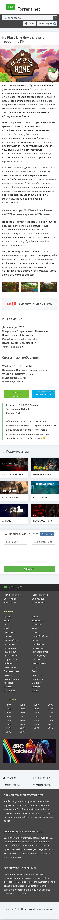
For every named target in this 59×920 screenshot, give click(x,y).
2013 (8, 720)
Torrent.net (24, 8)
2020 (50, 724)
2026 (22, 732)
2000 (50, 704)
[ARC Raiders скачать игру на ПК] (29, 751)
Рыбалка (8, 663)
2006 (22, 712)
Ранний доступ (39, 655)
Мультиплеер (10, 602)
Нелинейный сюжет (41, 636)
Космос (35, 632)
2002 (22, 708)
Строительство (11, 679)
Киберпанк (9, 632)
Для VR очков (38, 602)
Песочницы (9, 644)
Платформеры (39, 644)
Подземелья (10, 651)
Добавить (29, 569)
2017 (8, 724)
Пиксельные (10, 647)
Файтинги (37, 682)
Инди (34, 628)
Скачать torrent (16, 394)
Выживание (38, 620)
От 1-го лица (10, 598)
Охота (35, 640)
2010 (22, 716)
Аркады (7, 616)
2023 (36, 728)
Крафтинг (8, 636)
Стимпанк (9, 675)
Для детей (37, 624)
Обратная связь (42, 785)
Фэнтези (8, 686)
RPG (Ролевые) (39, 663)
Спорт (35, 667)
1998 (22, 704)
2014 (22, 720)
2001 (8, 708)
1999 (36, 704)
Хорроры (8, 682)
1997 (8, 704)
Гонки (6, 624)
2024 (50, 728)
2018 (22, 724)
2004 (50, 708)
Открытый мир (11, 640)
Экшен (35, 690)
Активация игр (41, 778)
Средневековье (11, 671)
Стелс (35, 671)
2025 (8, 732)
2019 (36, 724)
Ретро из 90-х (10, 659)
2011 (36, 716)
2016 (50, 720)
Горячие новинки (12, 594)
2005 (8, 712)
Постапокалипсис (40, 651)
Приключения (11, 655)
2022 (22, 728)
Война (7, 620)
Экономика (9, 690)
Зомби (7, 628)
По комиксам (38, 647)
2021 (8, 728)
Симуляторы (10, 667)
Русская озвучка (40, 594)
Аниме (35, 616)
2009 (8, 716)
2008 (50, 712)
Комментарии (11, 785)
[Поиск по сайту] (55, 18)
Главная (11, 778)
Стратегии (37, 675)
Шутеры (36, 686)
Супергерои (37, 679)
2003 (36, 708)
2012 (50, 716)
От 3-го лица (38, 598)
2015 (36, 720)
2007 (36, 712)
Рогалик (36, 659)
